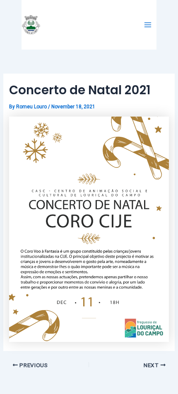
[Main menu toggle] (147, 24)
